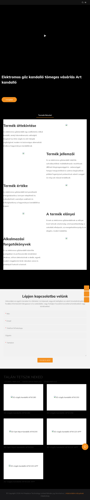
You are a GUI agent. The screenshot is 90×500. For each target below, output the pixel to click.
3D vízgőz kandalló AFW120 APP (62, 447)
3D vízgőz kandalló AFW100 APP (19, 481)
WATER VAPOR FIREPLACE (32, 382)
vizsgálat (9, 100)
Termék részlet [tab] (45, 115)
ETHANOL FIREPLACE (12, 382)
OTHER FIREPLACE (50, 382)
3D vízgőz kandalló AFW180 (17, 413)
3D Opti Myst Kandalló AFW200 (19, 447)
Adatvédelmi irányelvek (75, 493)
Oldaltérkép (45, 496)
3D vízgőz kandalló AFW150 (60, 413)
